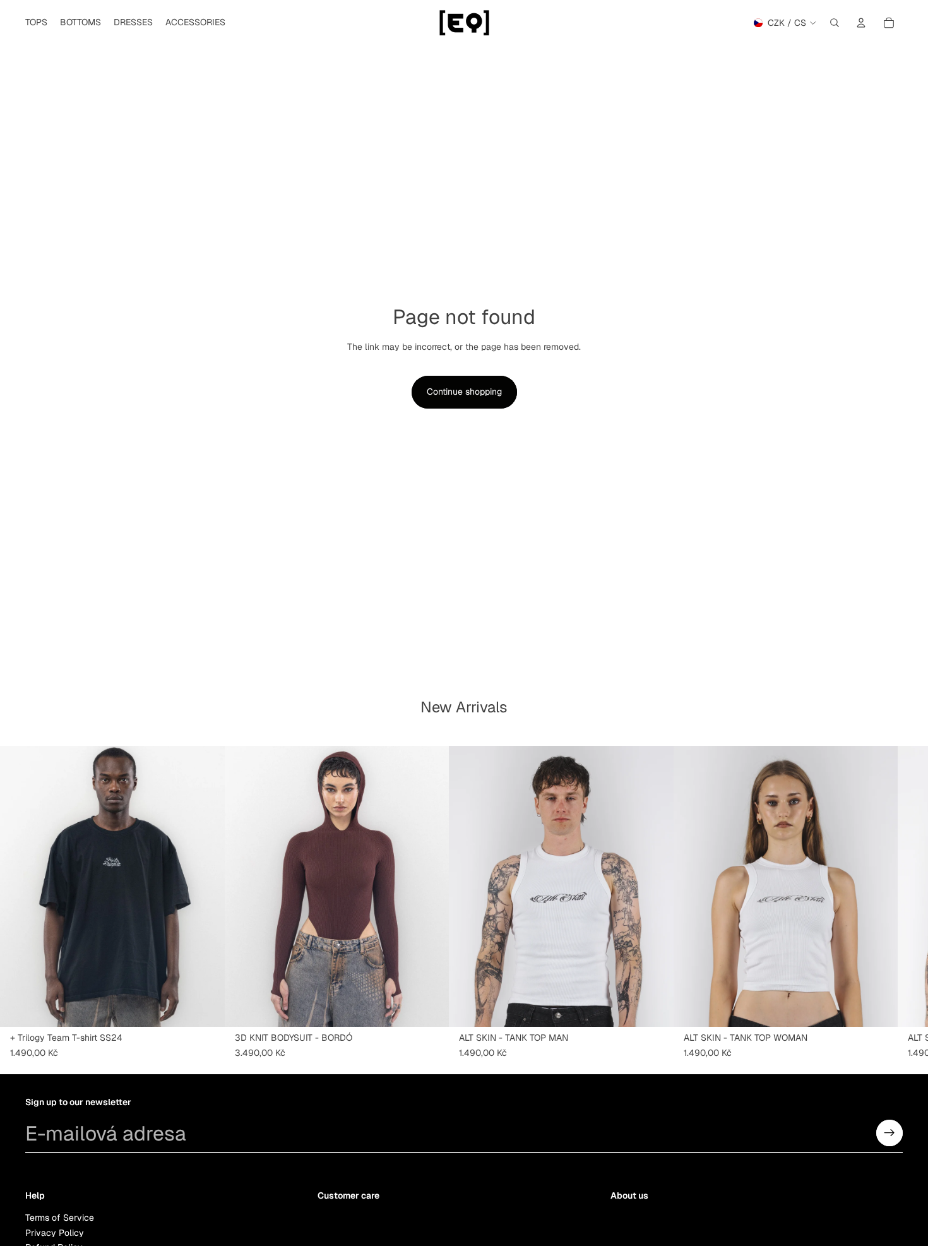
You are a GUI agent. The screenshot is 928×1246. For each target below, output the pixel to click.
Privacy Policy (54, 1232)
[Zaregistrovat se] (889, 1133)
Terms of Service (59, 1218)
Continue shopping (464, 391)
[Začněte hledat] (834, 23)
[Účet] (861, 23)
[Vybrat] (205, 1007)
